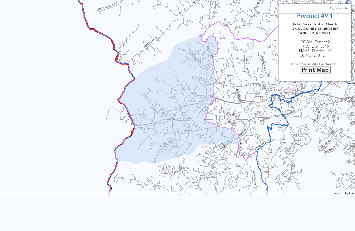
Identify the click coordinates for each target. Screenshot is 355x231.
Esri (351, 193)
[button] (340, 8)
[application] (177, 97)
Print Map (315, 69)
